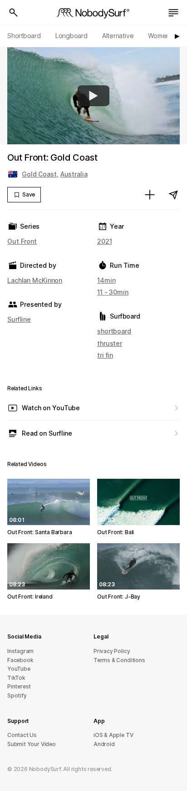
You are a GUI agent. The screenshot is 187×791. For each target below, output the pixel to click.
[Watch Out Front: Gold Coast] (93, 95)
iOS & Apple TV (113, 735)
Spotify (17, 695)
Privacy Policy (112, 651)
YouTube (18, 668)
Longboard (71, 35)
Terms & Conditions (119, 660)
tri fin (105, 355)
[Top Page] (93, 12)
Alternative (118, 35)
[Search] (13, 12)
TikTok (16, 677)
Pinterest (19, 686)
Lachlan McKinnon (34, 280)
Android (104, 744)
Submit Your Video (31, 744)
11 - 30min (112, 292)
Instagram (20, 651)
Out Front (22, 241)
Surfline (19, 319)
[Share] (173, 194)
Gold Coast (39, 174)
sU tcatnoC (22, 735)
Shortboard (24, 35)
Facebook (20, 660)
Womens (160, 35)
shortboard (114, 331)
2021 (104, 241)
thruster (109, 343)
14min (106, 280)
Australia (74, 174)
